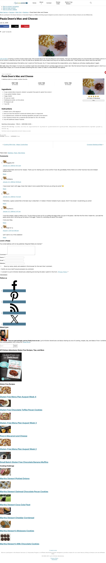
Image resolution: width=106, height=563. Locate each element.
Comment (3, 254)
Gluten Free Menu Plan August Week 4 (18, 397)
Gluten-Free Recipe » (68, 2)
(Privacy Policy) (62, 272)
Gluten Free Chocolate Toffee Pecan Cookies (21, 410)
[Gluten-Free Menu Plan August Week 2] (5, 445)
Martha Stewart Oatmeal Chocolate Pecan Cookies (24, 491)
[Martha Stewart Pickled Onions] (5, 475)
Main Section (4, 12)
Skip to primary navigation (11, 6)
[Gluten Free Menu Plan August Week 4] (5, 393)
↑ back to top (53, 550)
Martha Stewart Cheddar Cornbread (17, 518)
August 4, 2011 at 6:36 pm (11, 230)
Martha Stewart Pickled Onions (14, 478)
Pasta (15, 153)
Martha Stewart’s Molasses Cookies (17, 531)
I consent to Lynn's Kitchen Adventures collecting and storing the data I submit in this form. (34, 272)
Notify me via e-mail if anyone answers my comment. (17, 269)
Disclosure (54, 559)
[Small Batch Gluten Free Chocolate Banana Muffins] (5, 458)
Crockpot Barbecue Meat (94, 144)
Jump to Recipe (6, 32)
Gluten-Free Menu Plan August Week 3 (18, 423)
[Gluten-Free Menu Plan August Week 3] (5, 419)
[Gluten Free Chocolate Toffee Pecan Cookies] (5, 406)
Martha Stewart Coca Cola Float (15, 504)
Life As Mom (4, 59)
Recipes (11, 12)
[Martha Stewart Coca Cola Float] (5, 501)
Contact (49, 3)
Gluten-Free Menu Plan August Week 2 (18, 449)
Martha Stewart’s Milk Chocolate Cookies (19, 544)
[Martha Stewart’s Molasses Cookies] (5, 527)
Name (2, 257)
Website (2, 263)
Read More (26, 342)
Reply (4, 174)
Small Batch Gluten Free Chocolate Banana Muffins (24, 462)
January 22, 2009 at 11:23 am (12, 196)
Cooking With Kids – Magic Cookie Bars (16, 144)
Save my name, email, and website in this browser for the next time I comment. (28, 266)
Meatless (25, 12)
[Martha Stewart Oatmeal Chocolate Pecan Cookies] (5, 488)
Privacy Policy (54, 558)
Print (94, 100)
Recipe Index (58, 2)
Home (34, 3)
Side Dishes (21, 153)
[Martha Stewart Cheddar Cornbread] (5, 514)
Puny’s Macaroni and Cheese (13, 436)
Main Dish (19, 12)
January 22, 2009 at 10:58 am (12, 182)
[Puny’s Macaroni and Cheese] (5, 432)
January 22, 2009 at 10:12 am (12, 165)
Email (2, 260)
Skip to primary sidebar (10, 9)
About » (41, 2)
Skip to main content (9, 8)
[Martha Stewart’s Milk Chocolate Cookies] (5, 540)
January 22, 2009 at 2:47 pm (12, 211)
